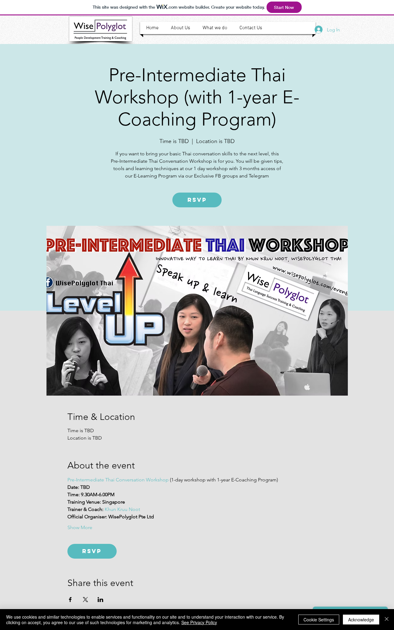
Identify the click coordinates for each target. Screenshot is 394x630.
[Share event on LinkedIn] (100, 599)
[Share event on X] (85, 599)
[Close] (386, 619)
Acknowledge (361, 619)
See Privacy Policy (199, 622)
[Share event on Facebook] (70, 599)
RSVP (197, 199)
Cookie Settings (319, 619)
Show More (79, 527)
